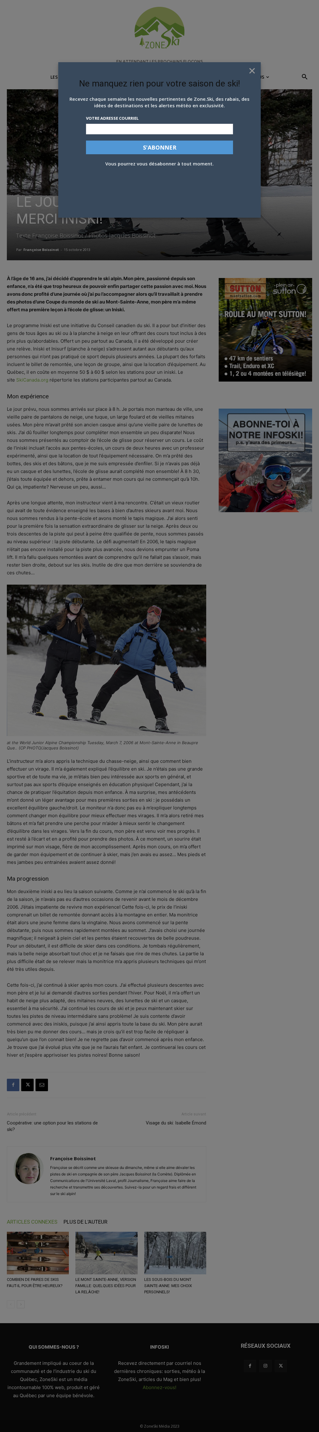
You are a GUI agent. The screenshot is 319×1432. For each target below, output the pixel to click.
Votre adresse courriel (112, 118)
